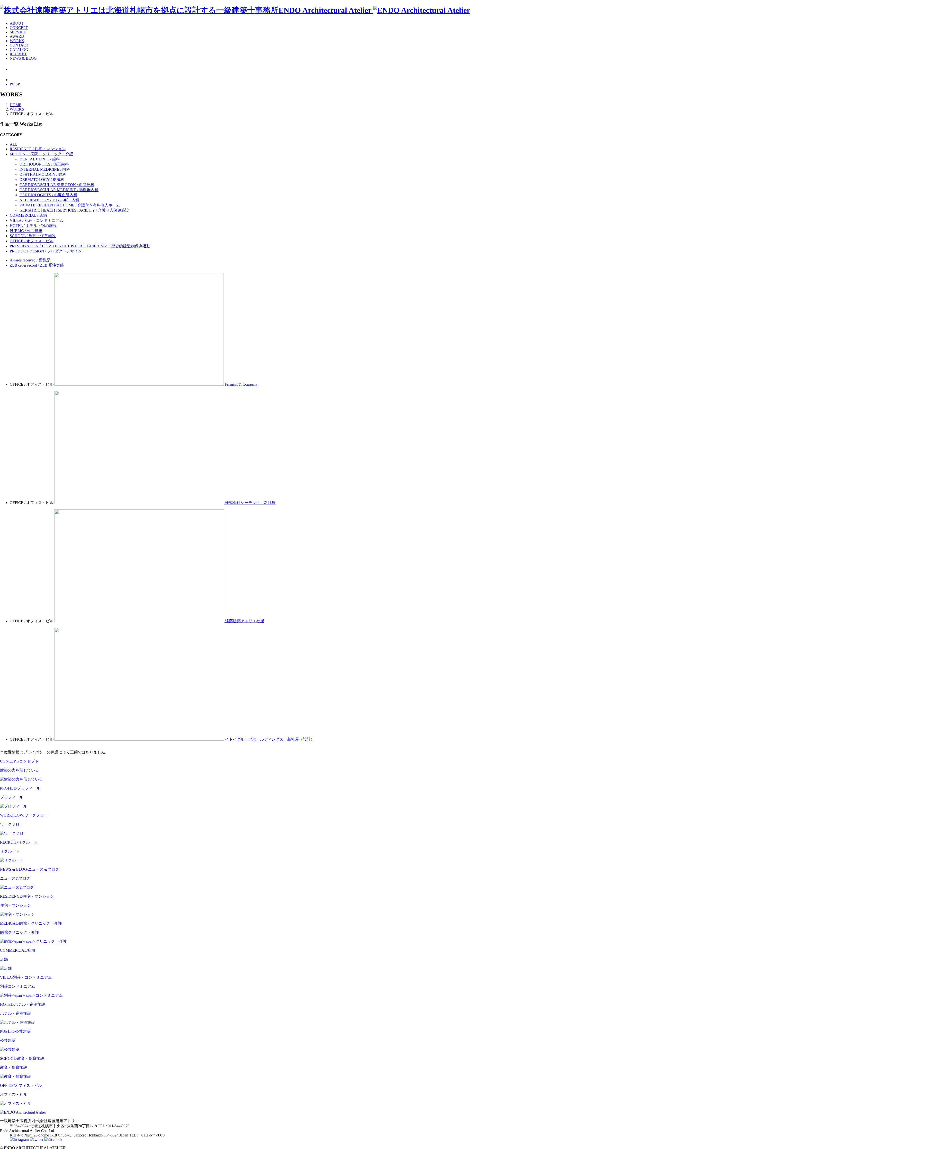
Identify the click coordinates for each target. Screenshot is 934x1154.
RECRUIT (18, 54)
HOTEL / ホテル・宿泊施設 (33, 225)
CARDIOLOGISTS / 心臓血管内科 (48, 195)
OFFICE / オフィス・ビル (32, 241)
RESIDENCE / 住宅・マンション (38, 149)
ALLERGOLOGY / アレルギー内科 (49, 200)
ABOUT (17, 23)
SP (18, 84)
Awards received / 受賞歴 (30, 260)
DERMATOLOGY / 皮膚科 (41, 179)
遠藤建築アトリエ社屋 (244, 621)
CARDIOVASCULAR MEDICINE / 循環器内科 (59, 190)
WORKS (17, 41)
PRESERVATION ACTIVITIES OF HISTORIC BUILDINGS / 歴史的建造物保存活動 (80, 246)
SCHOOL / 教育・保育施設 (33, 236)
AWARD (17, 36)
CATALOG (19, 49)
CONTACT (19, 45)
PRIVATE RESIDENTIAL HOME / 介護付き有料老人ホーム (69, 205)
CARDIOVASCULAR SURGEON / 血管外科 (56, 185)
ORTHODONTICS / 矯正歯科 (44, 164)
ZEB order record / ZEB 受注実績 (37, 265)
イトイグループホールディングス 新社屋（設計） (269, 739)
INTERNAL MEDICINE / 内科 (44, 169)
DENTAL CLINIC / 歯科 (39, 159)
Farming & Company (241, 384)
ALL (14, 144)
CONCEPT (19, 28)
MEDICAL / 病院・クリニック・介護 (41, 154)
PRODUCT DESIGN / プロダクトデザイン (46, 251)
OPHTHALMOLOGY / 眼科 (42, 174)
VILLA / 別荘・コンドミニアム (36, 220)
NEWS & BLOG (23, 58)
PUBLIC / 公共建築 (26, 231)
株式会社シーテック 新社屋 (250, 503)
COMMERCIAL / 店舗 (28, 215)
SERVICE (18, 32)
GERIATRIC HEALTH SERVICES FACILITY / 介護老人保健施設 (74, 210)
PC (12, 84)
